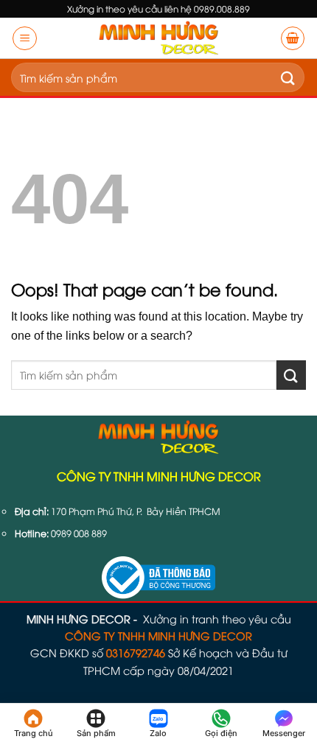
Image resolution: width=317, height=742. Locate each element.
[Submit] (288, 77)
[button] (25, 38)
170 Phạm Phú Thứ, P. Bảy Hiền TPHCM (135, 511)
